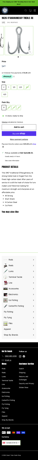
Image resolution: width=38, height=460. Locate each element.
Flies (3, 412)
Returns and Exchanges (23, 378)
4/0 (4, 94)
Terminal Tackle (7, 380)
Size (3, 82)
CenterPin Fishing (8, 400)
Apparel (4, 416)
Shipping (4, 122)
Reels (4, 372)
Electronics (6, 392)
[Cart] (30, 10)
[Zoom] (30, 52)
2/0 (20, 87)
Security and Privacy (26, 383)
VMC (3, 22)
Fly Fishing (6, 404)
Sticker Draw (23, 387)
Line (3, 384)
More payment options (19, 139)
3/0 (27, 87)
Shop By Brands (8, 420)
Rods (3, 368)
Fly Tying (5, 408)
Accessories (6, 388)
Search (21, 368)
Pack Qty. (6, 102)
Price (4, 61)
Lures (4, 376)
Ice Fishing (6, 396)
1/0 (14, 87)
